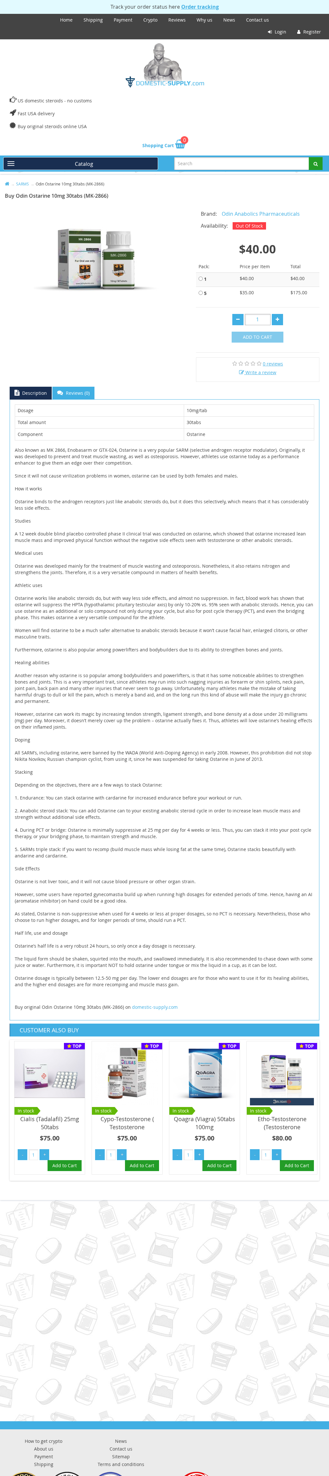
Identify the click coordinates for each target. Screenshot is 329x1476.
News (229, 20)
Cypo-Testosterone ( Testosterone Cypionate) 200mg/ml (127, 1127)
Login (279, 32)
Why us (204, 20)
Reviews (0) (77, 393)
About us (43, 1449)
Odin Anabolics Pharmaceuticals (261, 213)
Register (311, 32)
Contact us (257, 20)
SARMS (22, 183)
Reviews (177, 20)
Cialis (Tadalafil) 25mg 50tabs (49, 1123)
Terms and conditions (121, 1464)
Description (34, 393)
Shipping (93, 20)
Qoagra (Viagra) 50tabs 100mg (204, 1123)
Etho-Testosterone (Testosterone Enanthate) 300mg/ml (282, 1127)
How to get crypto (43, 1441)
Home (66, 20)
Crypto (150, 20)
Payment (123, 20)
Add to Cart (257, 337)
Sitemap (121, 1456)
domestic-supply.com (155, 1007)
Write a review (260, 372)
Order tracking (200, 6)
